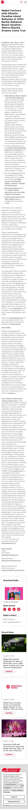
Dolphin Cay (18, 471)
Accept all (14, 797)
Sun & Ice (15, 173)
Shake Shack (18, 308)
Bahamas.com (16, 324)
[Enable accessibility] (3, 805)
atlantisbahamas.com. (9, 543)
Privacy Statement (10, 784)
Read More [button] (9, 671)
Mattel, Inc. (5, 44)
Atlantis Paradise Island (9, 400)
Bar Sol (18, 283)
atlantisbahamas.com (16, 318)
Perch (3, 306)
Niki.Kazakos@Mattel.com (10, 555)
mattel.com (11, 393)
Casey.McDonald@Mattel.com (11, 560)
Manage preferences (14, 801)
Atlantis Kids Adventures (13, 188)
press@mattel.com (14, 622)
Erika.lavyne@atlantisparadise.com (13, 570)
